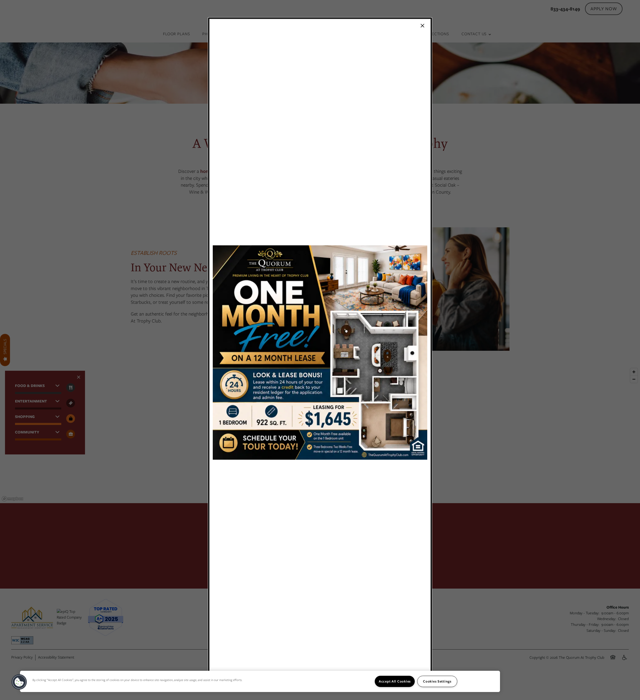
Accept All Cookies (395, 681)
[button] (19, 682)
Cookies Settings (437, 681)
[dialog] (320, 350)
